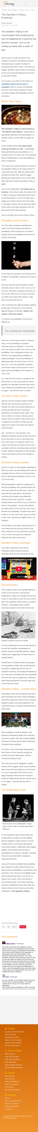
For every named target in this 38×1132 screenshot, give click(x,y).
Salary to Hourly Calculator (13, 1040)
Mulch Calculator (10, 1062)
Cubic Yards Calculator (12, 1059)
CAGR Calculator (10, 1034)
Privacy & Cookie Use (12, 1103)
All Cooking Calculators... (13, 1090)
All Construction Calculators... (14, 1067)
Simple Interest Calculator (13, 1043)
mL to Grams (9, 1087)
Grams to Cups (10, 1079)
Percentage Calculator (12, 1037)
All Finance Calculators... (13, 1045)
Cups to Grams (10, 1076)
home (5, 9)
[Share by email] (3, 926)
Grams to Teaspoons (11, 1084)
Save (24, 927)
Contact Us (8, 1109)
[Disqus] (19, 964)
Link (15, 926)
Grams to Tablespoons (12, 1081)
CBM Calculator (10, 1054)
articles (15, 9)
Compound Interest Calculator (14, 1032)
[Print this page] (8, 926)
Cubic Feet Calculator (12, 1056)
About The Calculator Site (13, 1101)
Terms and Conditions (12, 1106)
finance (10, 9)
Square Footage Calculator (13, 1065)
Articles (7, 1098)
